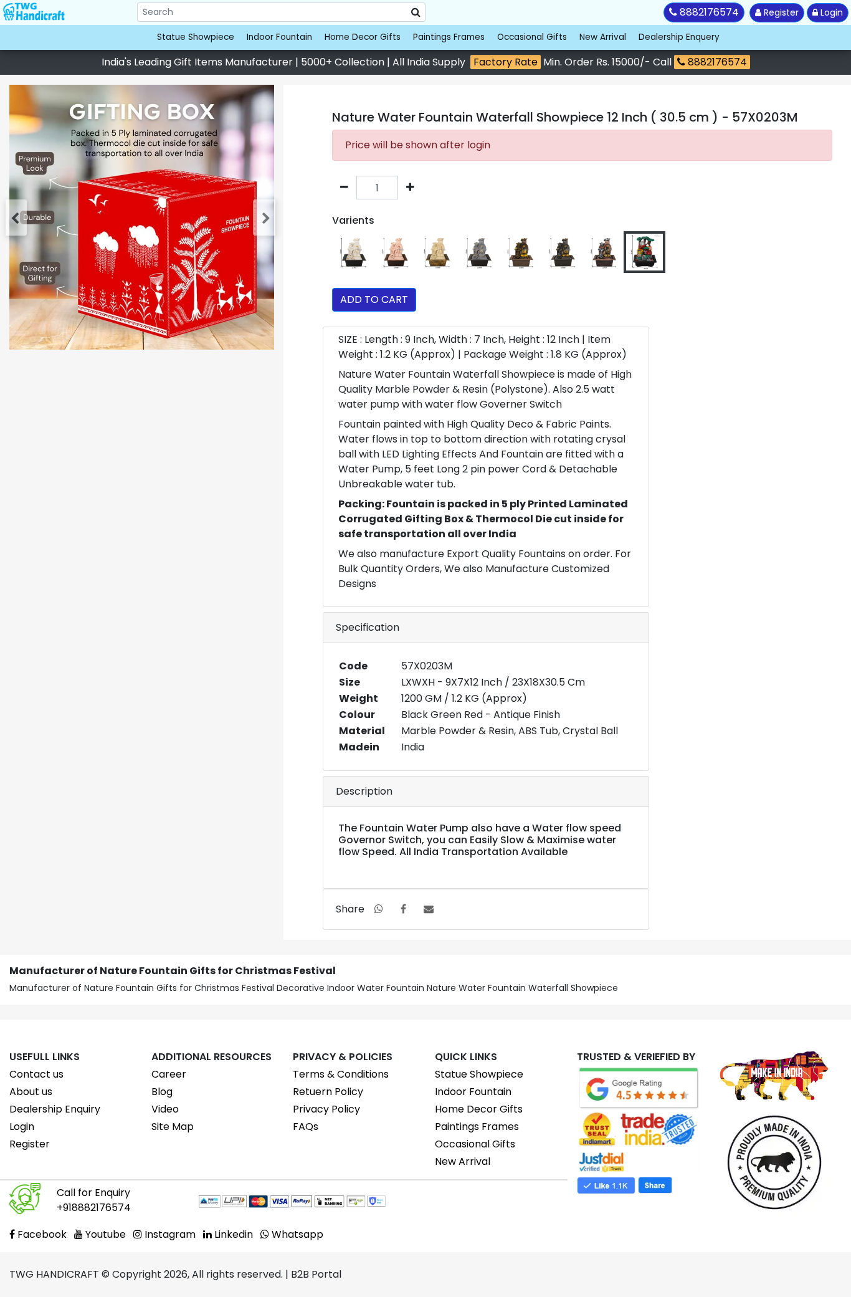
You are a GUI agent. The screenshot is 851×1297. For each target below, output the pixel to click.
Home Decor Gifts (363, 37)
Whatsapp (296, 1234)
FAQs (305, 1126)
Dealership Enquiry (54, 1109)
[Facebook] (403, 909)
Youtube (104, 1234)
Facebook (41, 1234)
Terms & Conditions (341, 1074)
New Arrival (602, 37)
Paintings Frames (449, 37)
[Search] (415, 12)
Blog (162, 1091)
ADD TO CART (374, 299)
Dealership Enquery (679, 37)
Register (780, 12)
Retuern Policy (328, 1091)
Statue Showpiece (195, 37)
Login (830, 12)
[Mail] (428, 909)
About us (30, 1091)
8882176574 (716, 62)
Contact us (36, 1074)
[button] (17, 217)
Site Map (172, 1126)
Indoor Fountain (279, 37)
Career (168, 1074)
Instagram (169, 1234)
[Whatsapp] (379, 909)
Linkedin (232, 1234)
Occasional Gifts (532, 37)
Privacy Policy (326, 1109)
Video (165, 1109)
